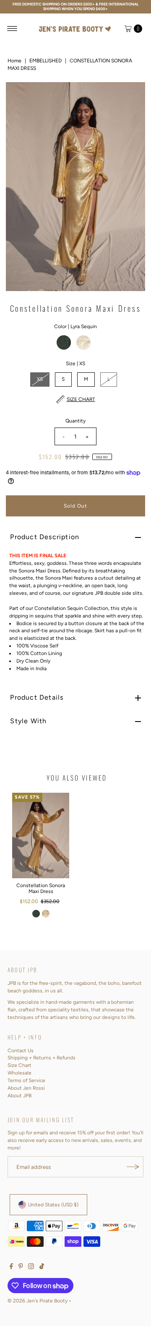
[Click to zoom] (131, 95)
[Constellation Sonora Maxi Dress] (40, 835)
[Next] (131, 186)
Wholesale (19, 1073)
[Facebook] (11, 1267)
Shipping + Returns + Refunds (42, 1058)
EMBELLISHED (45, 61)
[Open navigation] (12, 28)
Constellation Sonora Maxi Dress (40, 888)
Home (14, 61)
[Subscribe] (132, 1166)
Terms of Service (26, 1080)
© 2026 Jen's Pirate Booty (38, 1301)
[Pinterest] (20, 1267)
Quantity (75, 421)
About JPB (19, 1096)
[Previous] (19, 186)
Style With (28, 721)
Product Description (44, 537)
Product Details (36, 697)
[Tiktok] (41, 1267)
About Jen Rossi (26, 1088)
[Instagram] (31, 1267)
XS (40, 379)
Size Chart (19, 1065)
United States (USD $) (53, 1205)
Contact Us (21, 1050)
